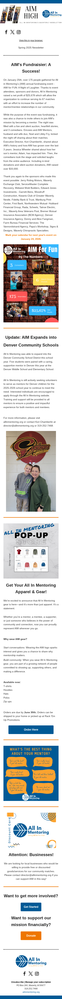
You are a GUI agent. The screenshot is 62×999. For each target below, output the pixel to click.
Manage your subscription (38, 982)
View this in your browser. (31, 40)
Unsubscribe (17, 982)
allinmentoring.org (31, 992)
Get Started (31, 906)
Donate (31, 935)
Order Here (31, 729)
